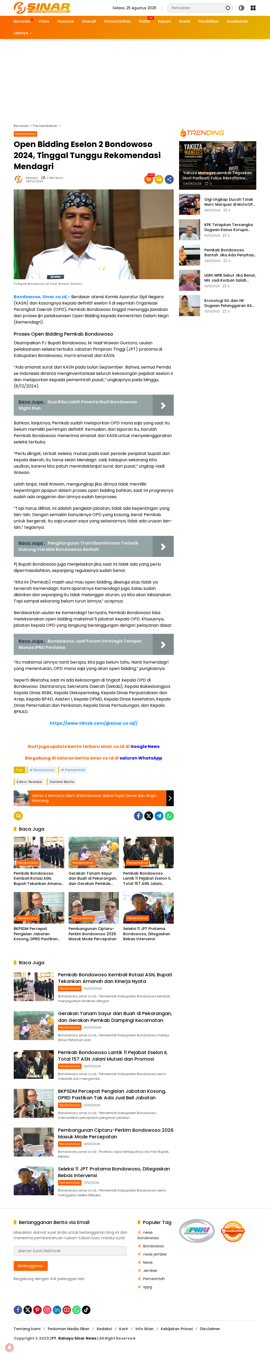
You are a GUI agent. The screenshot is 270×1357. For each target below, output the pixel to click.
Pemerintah (75, 769)
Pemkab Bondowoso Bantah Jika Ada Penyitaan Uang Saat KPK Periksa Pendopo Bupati (230, 253)
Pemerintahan (25, 134)
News (148, 1262)
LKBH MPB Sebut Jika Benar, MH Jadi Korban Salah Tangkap (230, 278)
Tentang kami (27, 1328)
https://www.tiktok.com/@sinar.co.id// (94, 723)
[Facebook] (138, 815)
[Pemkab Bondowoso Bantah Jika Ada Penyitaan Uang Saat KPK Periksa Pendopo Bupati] (189, 255)
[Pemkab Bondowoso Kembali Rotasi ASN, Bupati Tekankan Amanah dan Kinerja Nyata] (39, 852)
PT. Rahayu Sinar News (74, 1338)
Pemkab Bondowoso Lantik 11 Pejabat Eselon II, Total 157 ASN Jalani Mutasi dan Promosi (147, 878)
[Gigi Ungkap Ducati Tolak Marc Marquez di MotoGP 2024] (189, 204)
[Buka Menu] (253, 8)
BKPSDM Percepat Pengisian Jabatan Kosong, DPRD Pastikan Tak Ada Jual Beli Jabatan (35, 934)
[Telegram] (159, 815)
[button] (228, 7)
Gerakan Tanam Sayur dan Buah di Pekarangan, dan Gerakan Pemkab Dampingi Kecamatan (93, 878)
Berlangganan (31, 1265)
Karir (123, 1328)
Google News (145, 746)
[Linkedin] (57, 1310)
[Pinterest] (37, 1310)
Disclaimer (210, 1328)
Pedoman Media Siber (68, 1328)
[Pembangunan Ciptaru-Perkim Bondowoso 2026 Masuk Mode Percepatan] (94, 908)
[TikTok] (86, 1310)
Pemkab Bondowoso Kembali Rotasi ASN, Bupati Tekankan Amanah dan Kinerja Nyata (39, 878)
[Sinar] (42, 7)
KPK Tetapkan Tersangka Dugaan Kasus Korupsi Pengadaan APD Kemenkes (230, 227)
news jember (155, 1254)
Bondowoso (44, 769)
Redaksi (32, 178)
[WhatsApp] (169, 815)
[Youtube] (66, 1310)
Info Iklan (144, 1328)
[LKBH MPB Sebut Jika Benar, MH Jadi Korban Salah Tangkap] (189, 280)
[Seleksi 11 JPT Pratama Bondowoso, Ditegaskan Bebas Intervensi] (148, 908)
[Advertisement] (135, 78)
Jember (150, 1270)
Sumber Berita (62, 781)
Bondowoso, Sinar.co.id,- (42, 297)
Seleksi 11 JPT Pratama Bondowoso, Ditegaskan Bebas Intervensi (146, 934)
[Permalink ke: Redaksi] (20, 179)
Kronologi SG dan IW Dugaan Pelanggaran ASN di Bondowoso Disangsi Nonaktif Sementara (229, 303)
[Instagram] (47, 1310)
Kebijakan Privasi (177, 1328)
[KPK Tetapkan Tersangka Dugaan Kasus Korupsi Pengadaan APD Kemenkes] (189, 229)
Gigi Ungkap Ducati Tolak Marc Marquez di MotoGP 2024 (228, 202)
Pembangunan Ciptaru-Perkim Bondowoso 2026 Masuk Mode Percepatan (93, 934)
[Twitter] (148, 815)
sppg (147, 1287)
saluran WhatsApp (141, 758)
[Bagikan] (169, 179)
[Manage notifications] (9, 1347)
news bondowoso (148, 1235)
